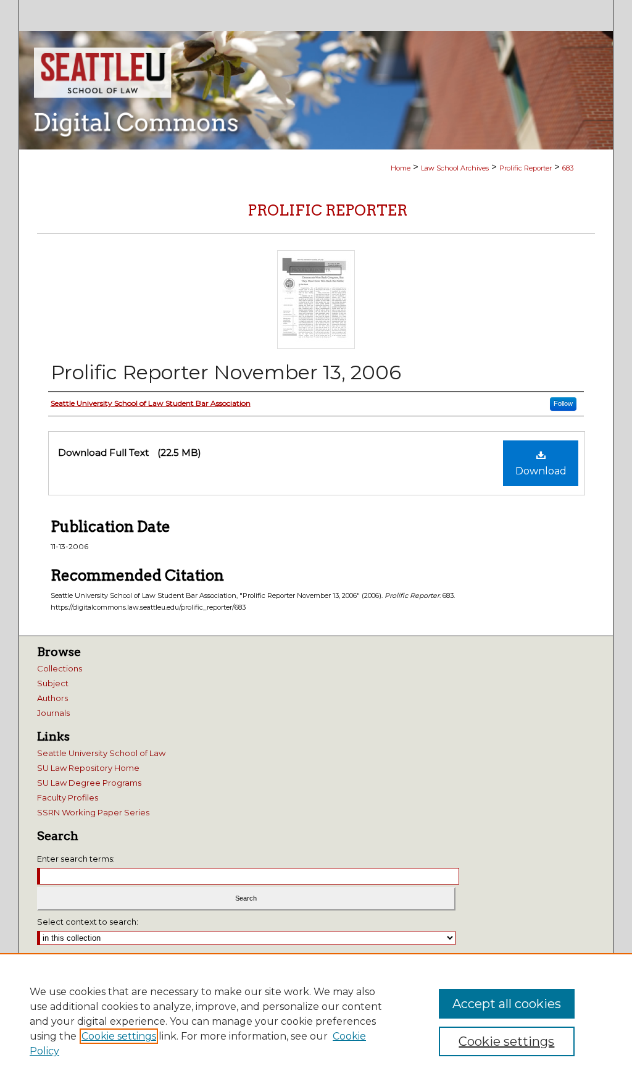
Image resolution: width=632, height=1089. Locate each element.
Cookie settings (118, 1036)
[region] (316, 1021)
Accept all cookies (506, 1003)
